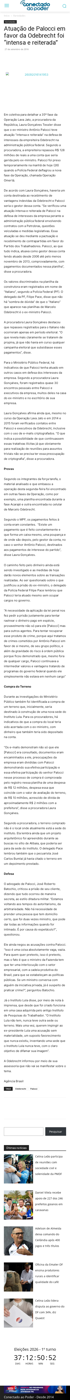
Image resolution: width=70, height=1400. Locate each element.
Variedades (19, 15)
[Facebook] (17, 58)
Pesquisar (55, 1131)
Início (7, 15)
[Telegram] (34, 58)
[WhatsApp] (8, 58)
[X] (26, 58)
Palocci (33, 1088)
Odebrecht (20, 1088)
